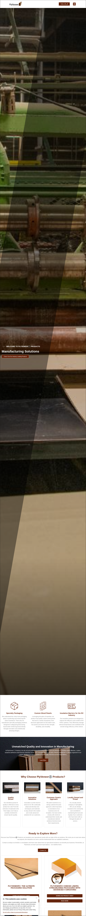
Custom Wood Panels (43, 713)
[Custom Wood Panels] (43, 706)
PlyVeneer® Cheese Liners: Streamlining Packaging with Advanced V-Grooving (64, 888)
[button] (74, 4)
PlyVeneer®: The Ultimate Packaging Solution (21, 887)
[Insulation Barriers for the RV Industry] (71, 706)
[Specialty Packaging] (14, 706)
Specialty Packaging (14, 713)
